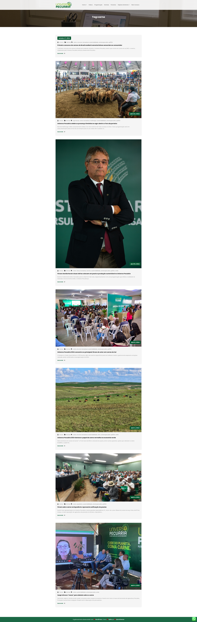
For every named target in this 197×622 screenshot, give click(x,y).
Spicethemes (120, 619)
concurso (79, 42)
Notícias (69, 42)
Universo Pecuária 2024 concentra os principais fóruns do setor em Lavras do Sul (86, 352)
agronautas (76, 120)
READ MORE (60, 53)
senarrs (89, 270)
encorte (79, 349)
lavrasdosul (86, 42)
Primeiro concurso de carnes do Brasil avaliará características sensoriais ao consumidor (89, 45)
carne (75, 42)
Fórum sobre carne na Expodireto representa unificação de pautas (82, 507)
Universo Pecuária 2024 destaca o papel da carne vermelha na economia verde (86, 438)
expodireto (79, 504)
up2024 (111, 42)
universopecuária (103, 42)
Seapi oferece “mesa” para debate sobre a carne (75, 595)
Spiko (110, 619)
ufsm (99, 434)
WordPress (98, 619)
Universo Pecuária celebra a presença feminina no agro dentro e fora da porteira (87, 123)
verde (116, 270)
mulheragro (93, 120)
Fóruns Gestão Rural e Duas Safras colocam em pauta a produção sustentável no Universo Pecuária (94, 274)
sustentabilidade (93, 42)
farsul (78, 270)
